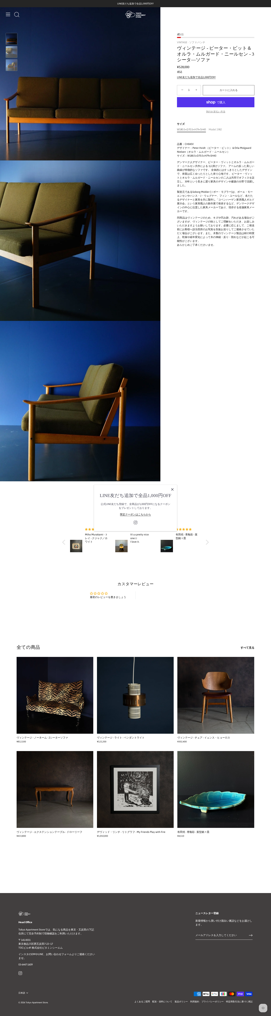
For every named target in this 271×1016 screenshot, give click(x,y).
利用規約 (194, 1001)
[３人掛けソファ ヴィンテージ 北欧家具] (11, 39)
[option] (12, 39)
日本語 (21, 993)
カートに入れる (229, 90)
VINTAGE (182, 42)
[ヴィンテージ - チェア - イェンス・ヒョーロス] (215, 695)
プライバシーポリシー (212, 1001)
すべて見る (247, 647)
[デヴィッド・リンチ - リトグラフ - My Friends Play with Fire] (135, 789)
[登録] (251, 935)
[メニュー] (8, 14)
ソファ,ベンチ (197, 42)
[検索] (17, 15)
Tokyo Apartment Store (37, 1002)
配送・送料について (162, 1001)
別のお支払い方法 (215, 111)
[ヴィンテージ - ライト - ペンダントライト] (135, 695)
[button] (64, 542)
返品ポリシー (181, 1001)
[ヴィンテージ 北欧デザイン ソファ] (11, 52)
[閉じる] (172, 489)
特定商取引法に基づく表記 (239, 1001)
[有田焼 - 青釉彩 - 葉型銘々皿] (215, 789)
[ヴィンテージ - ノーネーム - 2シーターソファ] (55, 695)
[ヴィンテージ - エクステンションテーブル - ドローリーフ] (55, 789)
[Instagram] (135, 522)
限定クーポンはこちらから (135, 514)
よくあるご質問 (142, 1001)
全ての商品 (28, 647)
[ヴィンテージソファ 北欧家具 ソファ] (11, 65)
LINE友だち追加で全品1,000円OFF (196, 77)
